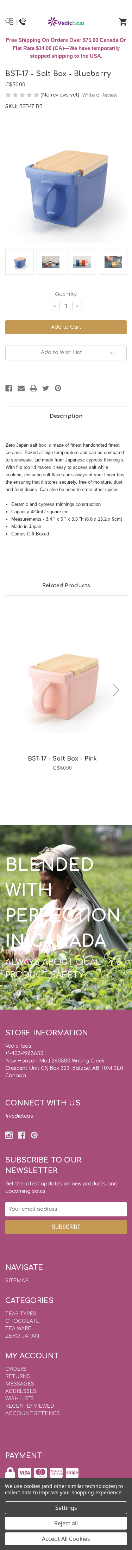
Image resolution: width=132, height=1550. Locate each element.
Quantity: (66, 294)
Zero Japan (22, 1336)
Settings (66, 1508)
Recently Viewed (29, 1406)
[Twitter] (45, 388)
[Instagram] (9, 1135)
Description (66, 416)
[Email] (21, 388)
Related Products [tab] (66, 586)
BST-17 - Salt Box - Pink (62, 759)
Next (116, 690)
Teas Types (20, 1313)
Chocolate (22, 1321)
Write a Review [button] (99, 95)
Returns (17, 1376)
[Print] (33, 388)
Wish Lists (19, 1398)
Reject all (66, 1523)
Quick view (62, 673)
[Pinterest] (58, 388)
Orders (16, 1369)
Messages (19, 1384)
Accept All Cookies (66, 1539)
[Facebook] (8, 388)
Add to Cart (66, 691)
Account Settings (32, 1413)
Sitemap (16, 1280)
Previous (9, 690)
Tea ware (18, 1328)
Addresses (20, 1391)
